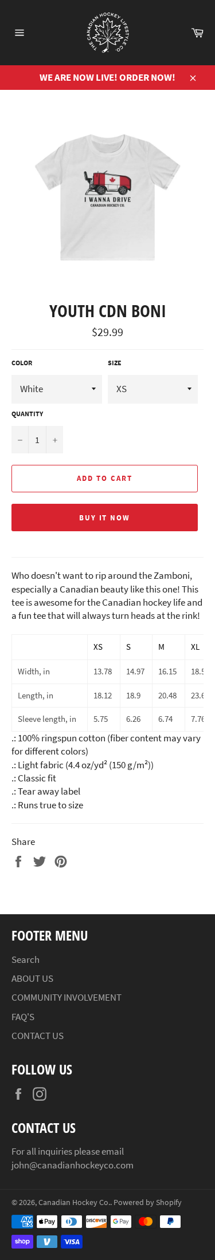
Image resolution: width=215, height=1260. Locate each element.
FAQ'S (22, 1016)
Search (25, 959)
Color (21, 362)
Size (115, 362)
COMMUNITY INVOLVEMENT (66, 997)
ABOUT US (32, 978)
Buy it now (105, 518)
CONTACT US (37, 1035)
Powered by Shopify (148, 1202)
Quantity (27, 413)
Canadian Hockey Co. (74, 1202)
